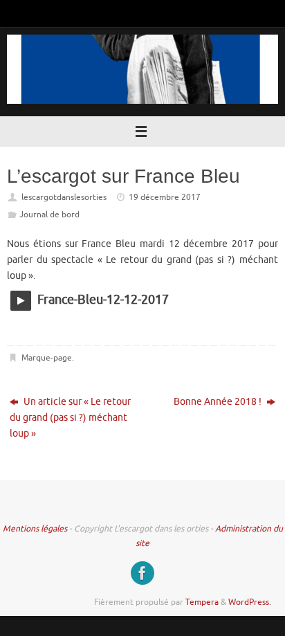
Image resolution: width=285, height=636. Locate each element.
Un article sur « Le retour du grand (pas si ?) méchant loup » (70, 417)
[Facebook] (142, 573)
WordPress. (249, 602)
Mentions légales (35, 528)
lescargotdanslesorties (64, 197)
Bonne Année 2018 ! (219, 402)
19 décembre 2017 (165, 197)
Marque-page (46, 357)
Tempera (202, 602)
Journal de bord (49, 214)
